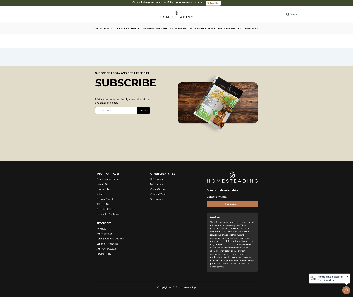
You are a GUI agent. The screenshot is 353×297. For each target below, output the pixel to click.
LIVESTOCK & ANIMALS (127, 28)
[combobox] (317, 14)
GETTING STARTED (103, 28)
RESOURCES (251, 28)
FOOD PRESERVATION (180, 28)
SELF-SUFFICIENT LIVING (230, 28)
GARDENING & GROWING (154, 28)
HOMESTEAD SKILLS (204, 28)
